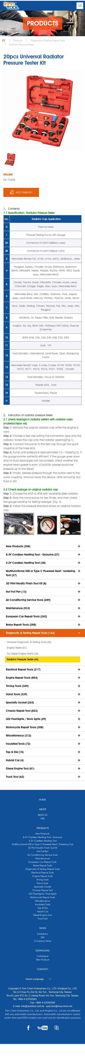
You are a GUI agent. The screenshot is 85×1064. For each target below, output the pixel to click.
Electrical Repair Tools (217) (23, 669)
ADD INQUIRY (24, 192)
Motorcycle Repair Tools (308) (24, 727)
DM (42, 937)
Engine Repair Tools (42, 876)
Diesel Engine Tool (42, 914)
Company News (42, 940)
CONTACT (42, 969)
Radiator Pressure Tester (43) (22, 659)
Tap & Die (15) (15, 752)
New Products (42, 833)
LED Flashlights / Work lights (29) (26, 719)
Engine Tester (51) (16, 647)
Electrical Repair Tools (42, 872)
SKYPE (56, 1027)
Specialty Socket (42, 886)
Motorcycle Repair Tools (42, 897)
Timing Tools (42, 879)
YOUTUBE (42, 1027)
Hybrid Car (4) (15, 760)
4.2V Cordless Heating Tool (43, 840)
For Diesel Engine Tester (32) (22, 653)
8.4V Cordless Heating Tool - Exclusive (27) (32, 554)
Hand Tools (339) (16, 694)
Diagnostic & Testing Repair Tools (48, 40)
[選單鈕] (79, 5)
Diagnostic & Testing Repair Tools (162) (30, 632)
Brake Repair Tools (42, 865)
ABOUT (42, 809)
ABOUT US (42, 814)
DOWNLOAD (43, 950)
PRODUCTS (43, 828)
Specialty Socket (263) (20, 702)
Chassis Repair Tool (42, 890)
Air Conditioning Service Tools (42, 854)
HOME (42, 799)
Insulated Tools (42, 904)
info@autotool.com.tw (33, 1006)
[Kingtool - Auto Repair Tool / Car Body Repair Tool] (11, 6)
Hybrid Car (42, 911)
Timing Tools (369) (17, 686)
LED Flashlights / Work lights (43, 893)
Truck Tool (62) (15, 776)
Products (18, 40)
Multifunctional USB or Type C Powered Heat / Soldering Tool (42, 844)
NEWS (42, 928)
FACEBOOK (28, 1027)
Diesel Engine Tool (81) (20, 768)
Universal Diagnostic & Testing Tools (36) (29, 642)
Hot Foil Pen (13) (16, 591)
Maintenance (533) (18, 608)
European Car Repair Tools (42, 861)
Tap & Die (43, 907)
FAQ (43, 818)
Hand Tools (42, 883)
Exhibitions (42, 933)
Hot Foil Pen (42, 851)
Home (3, 40)
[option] (10, 159)
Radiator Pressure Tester (21, 44)
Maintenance (42, 858)
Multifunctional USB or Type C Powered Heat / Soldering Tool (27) (40, 573)
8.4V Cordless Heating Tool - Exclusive (42, 837)
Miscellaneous (42, 900)
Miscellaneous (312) (18, 735)
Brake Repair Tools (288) (21, 624)
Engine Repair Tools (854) (22, 677)
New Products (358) (18, 546)
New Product (42, 959)
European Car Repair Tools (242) (26, 616)
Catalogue (42, 956)
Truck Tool (42, 918)
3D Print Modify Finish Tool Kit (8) (26, 583)
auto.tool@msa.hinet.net (59, 1006)
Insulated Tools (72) (18, 743)
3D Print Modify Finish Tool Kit (42, 847)
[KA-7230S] (10, 159)
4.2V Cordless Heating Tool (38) (25, 562)
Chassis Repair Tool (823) (22, 710)
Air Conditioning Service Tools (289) (28, 599)
